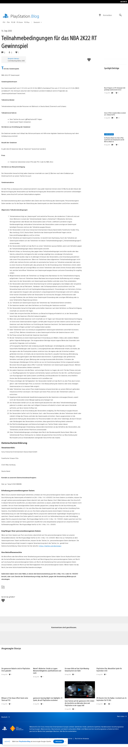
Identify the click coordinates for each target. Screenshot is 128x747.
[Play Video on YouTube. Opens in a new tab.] (90, 696)
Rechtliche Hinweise (82, 739)
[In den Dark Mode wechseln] (100, 15)
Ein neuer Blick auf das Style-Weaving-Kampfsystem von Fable (77, 669)
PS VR (13, 22)
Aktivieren (58, 741)
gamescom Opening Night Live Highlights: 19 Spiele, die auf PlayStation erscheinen (47, 699)
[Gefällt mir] (117, 93)
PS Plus (26, 22)
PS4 (8, 22)
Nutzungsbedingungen (47, 739)
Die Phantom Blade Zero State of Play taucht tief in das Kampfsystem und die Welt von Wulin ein (114, 139)
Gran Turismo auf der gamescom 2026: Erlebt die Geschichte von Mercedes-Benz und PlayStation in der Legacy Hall (79, 703)
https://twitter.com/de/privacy (50, 546)
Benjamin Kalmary (13, 58)
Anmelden (107, 15)
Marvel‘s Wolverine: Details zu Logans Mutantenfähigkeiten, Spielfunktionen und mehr (47, 670)
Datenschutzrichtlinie (64, 739)
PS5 (4, 22)
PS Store (20, 22)
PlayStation (24, 16)
